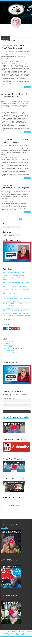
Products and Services (14, 633)
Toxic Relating (25, 130)
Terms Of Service (21, 634)
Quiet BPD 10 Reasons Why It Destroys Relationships (17, 298)
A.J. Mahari (6, 61)
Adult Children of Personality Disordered (18, 66)
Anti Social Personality (7, 68)
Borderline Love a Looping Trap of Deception (14, 286)
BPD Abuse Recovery (10, 165)
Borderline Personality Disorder (15, 69)
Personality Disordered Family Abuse (17, 80)
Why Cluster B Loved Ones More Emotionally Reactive (15, 140)
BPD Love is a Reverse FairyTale (11, 301)
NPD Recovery (20, 77)
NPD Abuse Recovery (12, 77)
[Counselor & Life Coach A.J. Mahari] (16, 3)
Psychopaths (26, 81)
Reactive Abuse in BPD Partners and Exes (13, 272)
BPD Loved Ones (11, 71)
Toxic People (23, 83)
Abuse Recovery (7, 63)
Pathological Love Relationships (9, 78)
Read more (27, 86)
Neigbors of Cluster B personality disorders (17, 124)
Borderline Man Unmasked (10, 293)
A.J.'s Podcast (23, 633)
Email (4, 403)
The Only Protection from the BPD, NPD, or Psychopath (13, 46)
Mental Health (20, 74)
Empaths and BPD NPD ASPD (9, 74)
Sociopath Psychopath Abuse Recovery (11, 83)
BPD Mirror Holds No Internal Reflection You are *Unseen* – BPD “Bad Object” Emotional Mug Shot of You (16, 315)
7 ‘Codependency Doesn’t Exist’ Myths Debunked (15, 310)
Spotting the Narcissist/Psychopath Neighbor (15, 186)
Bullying (17, 71)
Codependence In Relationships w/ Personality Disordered (15, 72)
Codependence (22, 71)
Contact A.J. (5, 633)
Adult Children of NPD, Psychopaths (12, 203)
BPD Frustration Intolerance (10, 308)
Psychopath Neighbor (18, 81)
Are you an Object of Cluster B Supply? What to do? (14, 95)
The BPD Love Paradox (9, 319)
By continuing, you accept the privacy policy (15, 409)
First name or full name (8, 398)
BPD (3, 165)
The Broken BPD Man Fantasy (10, 296)
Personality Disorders (7, 81)
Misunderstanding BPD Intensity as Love (13, 275)
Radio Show (13, 634)
